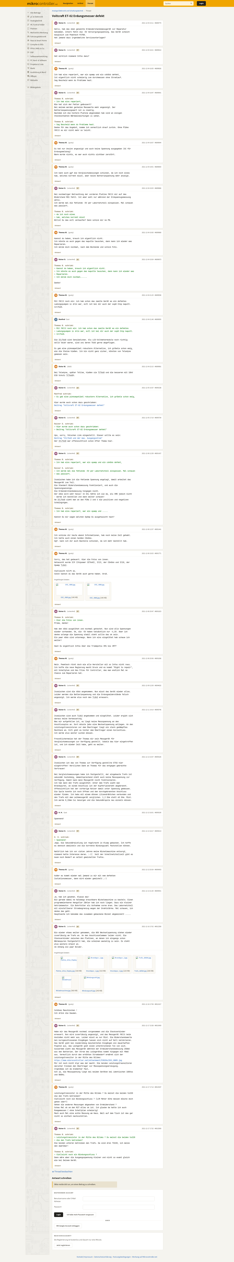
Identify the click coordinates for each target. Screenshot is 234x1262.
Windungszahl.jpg (88, 991)
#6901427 (158, 453)
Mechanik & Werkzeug (39, 32)
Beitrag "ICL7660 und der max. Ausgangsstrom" (78, 438)
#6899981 (158, 366)
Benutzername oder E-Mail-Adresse (65, 1200)
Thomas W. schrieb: (64, 99)
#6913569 (158, 1128)
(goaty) (71, 68)
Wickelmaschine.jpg (63, 990)
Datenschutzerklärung (102, 1257)
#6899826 (158, 68)
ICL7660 (62, 340)
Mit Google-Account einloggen (68, 1226)
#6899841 (158, 93)
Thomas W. (63, 68)
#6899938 (158, 295)
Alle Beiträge (35, 12)
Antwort (58, 43)
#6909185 (158, 757)
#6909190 (158, 812)
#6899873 (158, 259)
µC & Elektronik (36, 16)
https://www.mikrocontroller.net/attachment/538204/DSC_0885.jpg (88, 1060)
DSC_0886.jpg (95, 598)
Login (201, 3)
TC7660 (101, 372)
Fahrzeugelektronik (38, 36)
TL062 (63, 565)
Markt (32, 68)
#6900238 (158, 388)
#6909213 (158, 831)
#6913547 (158, 1087)
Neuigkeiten (68, 3)
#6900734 (158, 417)
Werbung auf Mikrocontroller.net (144, 1257)
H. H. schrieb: (62, 837)
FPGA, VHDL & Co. (37, 48)
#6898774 (158, 23)
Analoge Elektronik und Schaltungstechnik (67, 11)
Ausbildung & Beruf (38, 72)
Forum (90, 3)
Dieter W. (62, 366)
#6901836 (158, 658)
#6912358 (158, 926)
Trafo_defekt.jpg (140, 971)
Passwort (57, 1207)
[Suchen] (191, 3)
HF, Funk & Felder (37, 24)
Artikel (80, 3)
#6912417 (158, 1004)
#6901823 (158, 611)
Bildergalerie (35, 87)
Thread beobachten (63, 1171)
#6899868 (158, 232)
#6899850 (158, 167)
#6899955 (158, 319)
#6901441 (158, 529)
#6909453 (158, 869)
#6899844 (158, 142)
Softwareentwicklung (38, 56)
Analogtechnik (36, 20)
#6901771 (158, 553)
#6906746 (158, 709)
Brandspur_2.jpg (116, 971)
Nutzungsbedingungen (122, 1257)
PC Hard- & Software (38, 60)
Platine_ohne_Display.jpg (65, 971)
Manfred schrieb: (63, 394)
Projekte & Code (36, 64)
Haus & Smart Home (38, 40)
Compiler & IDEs (36, 44)
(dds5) (69, 366)
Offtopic (33, 76)
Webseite (34, 80)
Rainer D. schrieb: (64, 424)
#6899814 (158, 50)
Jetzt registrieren (63, 1245)
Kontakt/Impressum (85, 1257)
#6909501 (158, 891)
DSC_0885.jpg (66, 597)
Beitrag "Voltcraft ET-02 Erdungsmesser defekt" (79, 405)
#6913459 (158, 1025)
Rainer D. (62, 23)
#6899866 (158, 188)
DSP (32, 52)
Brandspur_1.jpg (92, 971)
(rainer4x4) (71, 23)
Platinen (33, 28)
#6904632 (158, 685)
